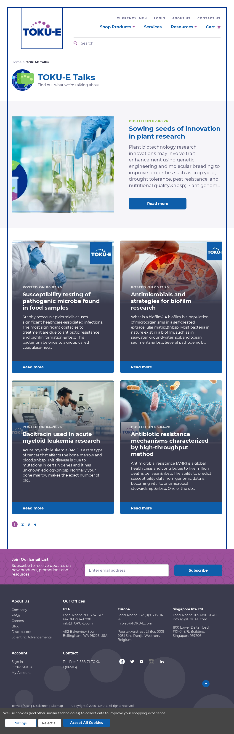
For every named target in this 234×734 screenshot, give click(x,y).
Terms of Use (20, 705)
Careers (18, 621)
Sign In (17, 662)
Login (159, 18)
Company (19, 610)
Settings (21, 723)
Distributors (21, 632)
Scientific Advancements (32, 637)
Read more (157, 203)
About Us (181, 18)
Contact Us (209, 18)
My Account (21, 673)
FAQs (16, 615)
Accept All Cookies (86, 722)
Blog (15, 626)
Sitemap (57, 705)
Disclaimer (40, 705)
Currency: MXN (132, 18)
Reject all (49, 723)
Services (153, 26)
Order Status (22, 667)
